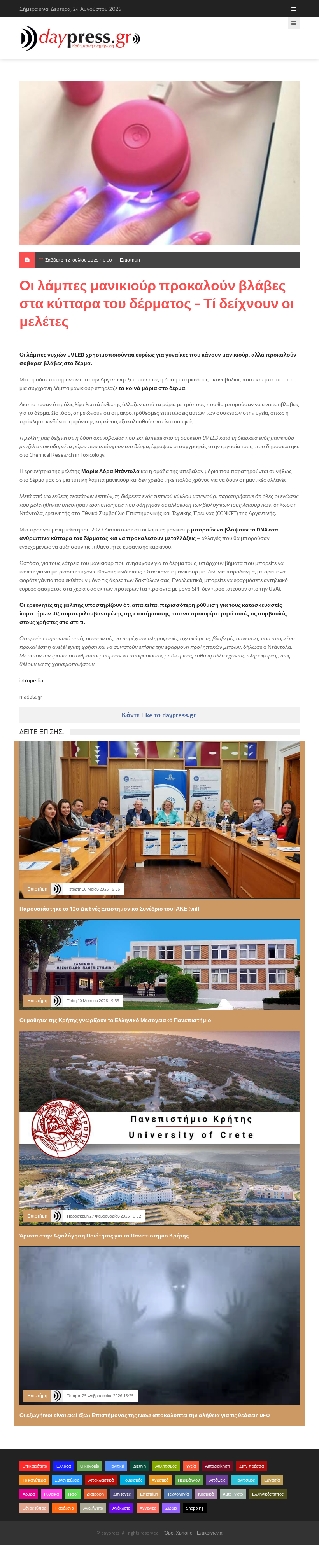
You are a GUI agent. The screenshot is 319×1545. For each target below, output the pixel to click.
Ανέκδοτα (121, 1508)
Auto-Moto (233, 1494)
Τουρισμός (132, 1480)
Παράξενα (64, 1508)
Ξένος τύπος (34, 1508)
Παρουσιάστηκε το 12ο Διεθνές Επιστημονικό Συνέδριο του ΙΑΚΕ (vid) (109, 908)
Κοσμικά (206, 1494)
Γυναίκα (51, 1494)
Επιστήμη (130, 260)
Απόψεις (217, 1480)
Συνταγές (122, 1494)
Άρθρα (29, 1494)
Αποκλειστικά (101, 1480)
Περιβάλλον (189, 1480)
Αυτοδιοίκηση (217, 1466)
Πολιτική (116, 1466)
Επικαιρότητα (35, 1466)
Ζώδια (171, 1508)
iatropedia (31, 680)
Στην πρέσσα (251, 1466)
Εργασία (272, 1480)
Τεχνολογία (178, 1494)
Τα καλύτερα (34, 1480)
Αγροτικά (160, 1480)
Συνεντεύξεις (67, 1480)
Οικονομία (89, 1466)
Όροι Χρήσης (178, 1532)
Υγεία (191, 1466)
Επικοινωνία (210, 1532)
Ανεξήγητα (93, 1508)
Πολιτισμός (245, 1480)
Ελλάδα (63, 1466)
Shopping (194, 1508)
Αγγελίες (148, 1508)
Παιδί (72, 1494)
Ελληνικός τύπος (268, 1494)
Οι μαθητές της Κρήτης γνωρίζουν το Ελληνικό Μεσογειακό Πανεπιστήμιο (115, 1020)
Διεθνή (139, 1466)
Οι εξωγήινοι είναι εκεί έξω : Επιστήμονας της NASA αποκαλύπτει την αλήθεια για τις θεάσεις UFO (144, 1415)
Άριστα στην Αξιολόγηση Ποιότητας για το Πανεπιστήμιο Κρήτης (104, 1235)
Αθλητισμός (166, 1466)
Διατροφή (95, 1494)
